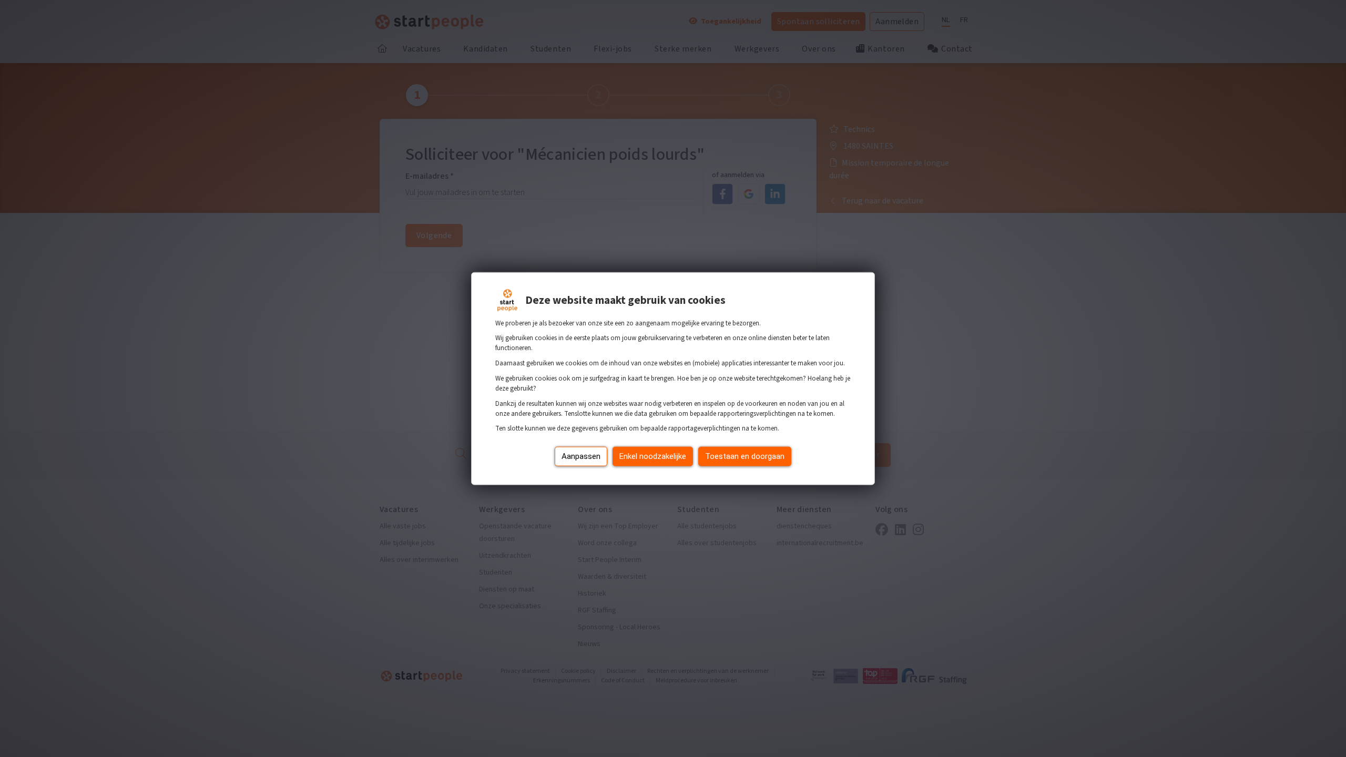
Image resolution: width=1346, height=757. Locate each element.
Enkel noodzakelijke (652, 456)
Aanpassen (581, 456)
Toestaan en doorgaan (744, 456)
